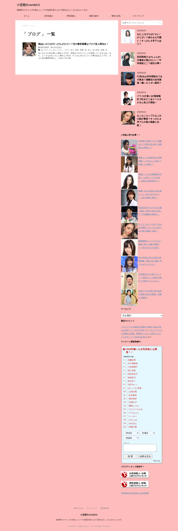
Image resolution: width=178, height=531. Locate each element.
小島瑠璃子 (133, 367)
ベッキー (133, 416)
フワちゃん (134, 413)
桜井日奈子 (133, 374)
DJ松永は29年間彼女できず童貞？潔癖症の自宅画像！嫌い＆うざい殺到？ (149, 79)
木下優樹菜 (133, 363)
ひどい (60, 50)
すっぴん (52, 50)
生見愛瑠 (133, 395)
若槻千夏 (133, 427)
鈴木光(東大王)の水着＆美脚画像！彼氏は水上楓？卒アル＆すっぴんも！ (150, 260)
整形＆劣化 (116, 16)
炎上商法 (96, 50)
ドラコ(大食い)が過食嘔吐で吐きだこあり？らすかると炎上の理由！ (149, 99)
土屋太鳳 (133, 391)
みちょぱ (133, 420)
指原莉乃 (132, 377)
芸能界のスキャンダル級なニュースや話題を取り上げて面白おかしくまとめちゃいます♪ (89, 520)
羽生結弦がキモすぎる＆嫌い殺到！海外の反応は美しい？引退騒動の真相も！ (150, 210)
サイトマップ (138, 16)
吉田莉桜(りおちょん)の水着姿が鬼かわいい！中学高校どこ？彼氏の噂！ (149, 60)
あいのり (44, 50)
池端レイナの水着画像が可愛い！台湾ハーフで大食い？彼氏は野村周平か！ (150, 177)
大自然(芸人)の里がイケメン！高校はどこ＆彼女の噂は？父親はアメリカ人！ (150, 277)
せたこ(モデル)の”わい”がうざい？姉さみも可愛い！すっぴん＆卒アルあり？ (149, 39)
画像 (102, 50)
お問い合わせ (78, 508)
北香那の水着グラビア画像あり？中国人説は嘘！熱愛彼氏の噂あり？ (150, 144)
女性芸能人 (48, 16)
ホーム (26, 16)
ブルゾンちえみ (136, 409)
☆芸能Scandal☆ (28, 5)
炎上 (89, 50)
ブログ (66, 50)
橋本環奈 (133, 399)
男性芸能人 (71, 16)
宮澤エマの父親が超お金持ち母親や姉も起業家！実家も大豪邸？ (150, 294)
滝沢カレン (133, 385)
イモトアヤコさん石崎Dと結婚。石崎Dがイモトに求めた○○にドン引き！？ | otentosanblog (142, 333)
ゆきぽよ (133, 423)
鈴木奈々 (132, 381)
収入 (72, 50)
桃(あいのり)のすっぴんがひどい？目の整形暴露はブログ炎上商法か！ (73, 44)
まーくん (157, 460)
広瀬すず (133, 402)
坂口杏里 (132, 370)
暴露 (82, 50)
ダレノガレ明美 (135, 388)
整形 (77, 50)
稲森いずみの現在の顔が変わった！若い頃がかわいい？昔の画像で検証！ (150, 194)
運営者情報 (104, 508)
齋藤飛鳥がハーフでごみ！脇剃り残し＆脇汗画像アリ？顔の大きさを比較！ (150, 244)
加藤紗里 (132, 360)
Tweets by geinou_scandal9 (135, 493)
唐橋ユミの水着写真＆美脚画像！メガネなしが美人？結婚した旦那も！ (150, 160)
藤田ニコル (134, 406)
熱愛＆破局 (93, 16)
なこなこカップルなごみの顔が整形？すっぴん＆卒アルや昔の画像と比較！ (149, 120)
